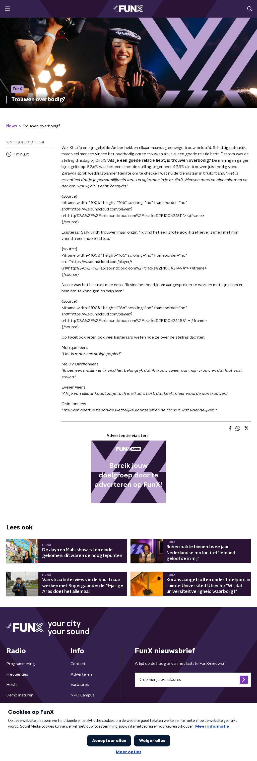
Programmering (20, 664)
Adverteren (81, 674)
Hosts (12, 685)
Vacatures (80, 685)
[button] (7, 9)
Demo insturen (19, 695)
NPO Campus (83, 695)
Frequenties (17, 674)
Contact (78, 664)
